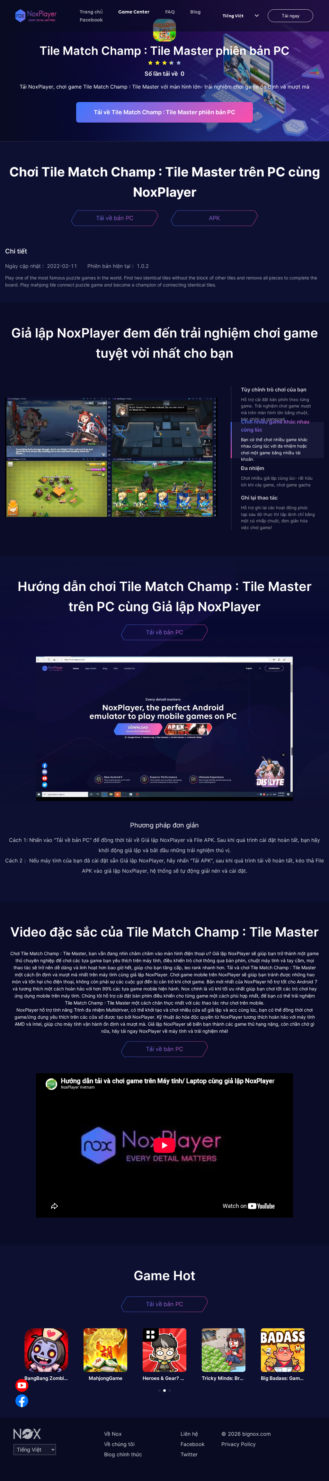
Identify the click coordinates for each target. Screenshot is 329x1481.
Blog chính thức (123, 1454)
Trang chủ (91, 11)
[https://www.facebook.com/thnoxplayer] (21, 1400)
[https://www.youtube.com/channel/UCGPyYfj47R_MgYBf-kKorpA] (21, 1385)
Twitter (189, 1454)
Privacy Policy (238, 1444)
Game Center (134, 11)
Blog (195, 11)
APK (214, 218)
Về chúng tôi (119, 1444)
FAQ (170, 11)
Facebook (91, 19)
